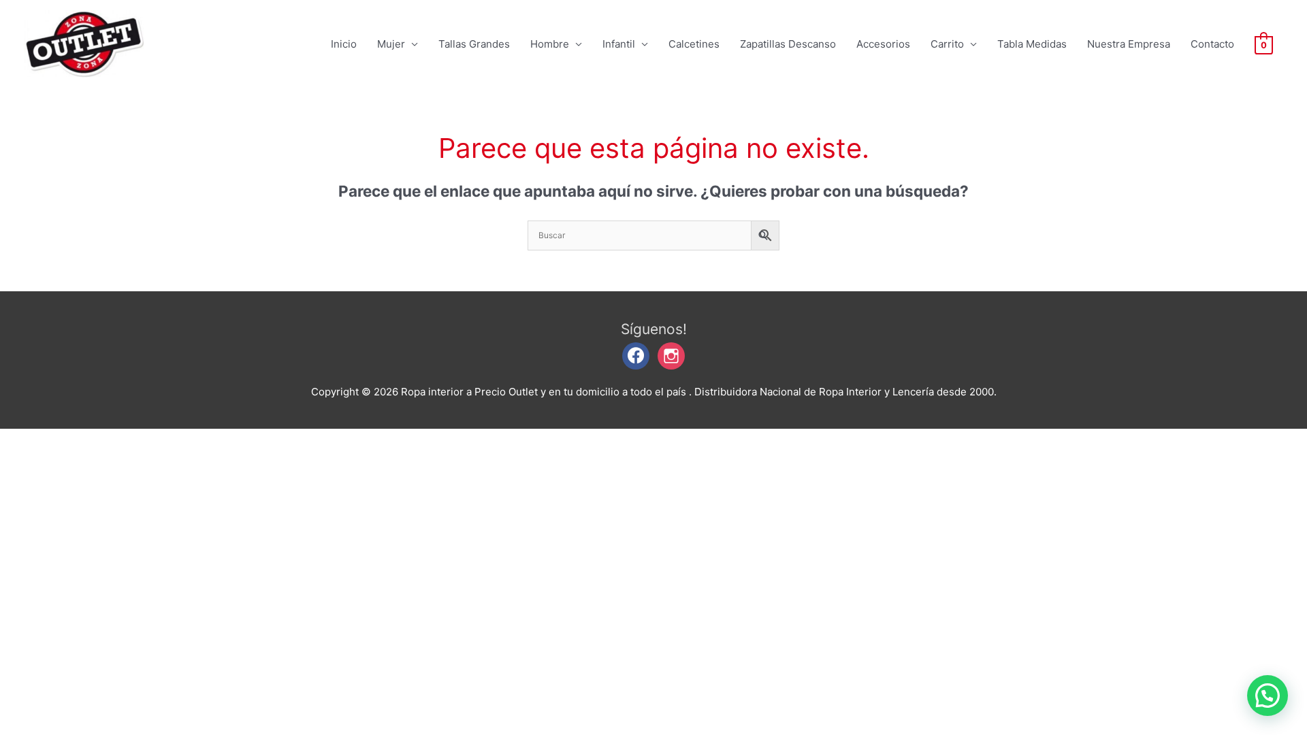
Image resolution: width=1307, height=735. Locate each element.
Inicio (344, 43)
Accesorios (883, 43)
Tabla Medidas (1032, 43)
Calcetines (694, 43)
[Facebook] (635, 354)
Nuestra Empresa (1128, 43)
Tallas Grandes (474, 43)
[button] (1267, 695)
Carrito (947, 43)
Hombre (549, 43)
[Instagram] (671, 354)
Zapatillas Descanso (788, 43)
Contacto (1212, 43)
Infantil (618, 43)
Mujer (391, 43)
